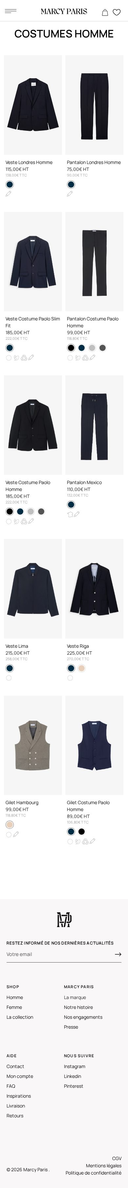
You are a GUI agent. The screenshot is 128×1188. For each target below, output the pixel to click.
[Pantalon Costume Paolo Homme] (94, 262)
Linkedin (72, 1076)
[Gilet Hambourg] (33, 745)
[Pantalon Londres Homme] (94, 105)
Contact (15, 1066)
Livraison (16, 1106)
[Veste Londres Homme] (33, 105)
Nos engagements (83, 1017)
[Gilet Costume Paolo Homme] (94, 745)
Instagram (74, 1066)
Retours (15, 1115)
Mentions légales (103, 1165)
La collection (20, 1017)
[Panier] (105, 13)
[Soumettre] (118, 954)
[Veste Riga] (94, 589)
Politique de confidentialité (93, 1173)
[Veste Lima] (33, 589)
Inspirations (19, 1096)
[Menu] (10, 11)
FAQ (11, 1086)
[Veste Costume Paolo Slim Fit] (33, 262)
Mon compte (20, 1076)
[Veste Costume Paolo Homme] (33, 425)
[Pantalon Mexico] (94, 425)
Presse (71, 1027)
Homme (15, 997)
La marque (75, 997)
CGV (116, 1158)
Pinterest (73, 1086)
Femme (14, 1007)
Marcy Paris (36, 1169)
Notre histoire (78, 1007)
